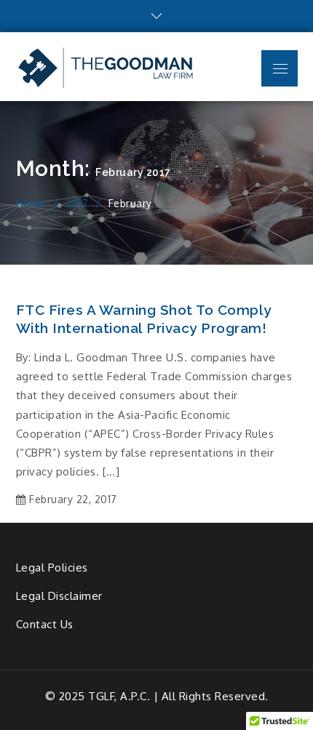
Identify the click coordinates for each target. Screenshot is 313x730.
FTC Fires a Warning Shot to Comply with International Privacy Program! (144, 319)
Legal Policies (52, 567)
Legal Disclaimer (59, 596)
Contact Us (45, 624)
